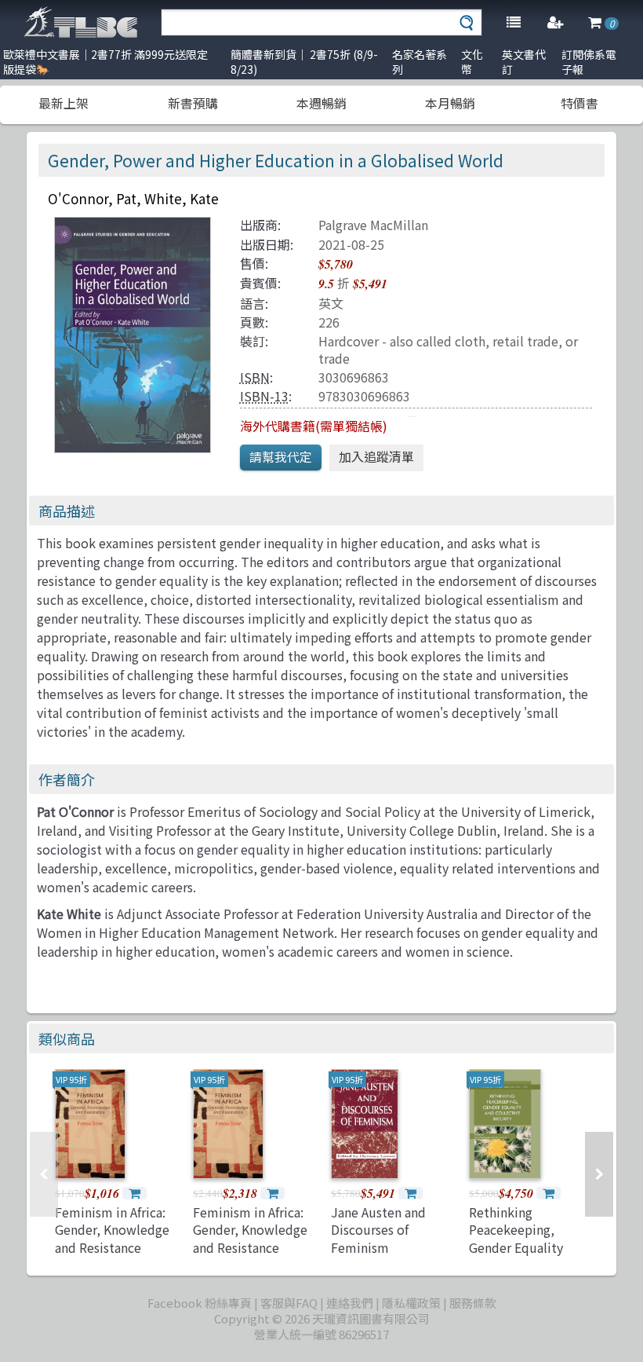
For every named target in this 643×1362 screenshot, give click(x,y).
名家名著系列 (419, 61)
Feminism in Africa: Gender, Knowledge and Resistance (112, 1230)
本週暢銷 (321, 102)
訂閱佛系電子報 (588, 61)
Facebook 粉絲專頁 (199, 1302)
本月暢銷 (450, 102)
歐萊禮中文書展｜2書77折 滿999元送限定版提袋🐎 (105, 61)
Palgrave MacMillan (373, 224)
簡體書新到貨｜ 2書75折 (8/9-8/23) (304, 61)
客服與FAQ (289, 1302)
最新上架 (63, 102)
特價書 (579, 102)
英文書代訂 (524, 61)
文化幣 (472, 61)
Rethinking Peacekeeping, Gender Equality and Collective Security (516, 1247)
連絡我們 (349, 1302)
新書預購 (193, 102)
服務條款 (472, 1302)
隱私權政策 (411, 1302)
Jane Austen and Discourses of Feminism (378, 1230)
